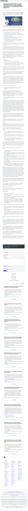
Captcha (5, 268)
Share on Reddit (14, 279)
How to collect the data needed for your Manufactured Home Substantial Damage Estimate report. (13, 388)
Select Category (6, 255)
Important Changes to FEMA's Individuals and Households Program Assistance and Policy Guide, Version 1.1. (12, 320)
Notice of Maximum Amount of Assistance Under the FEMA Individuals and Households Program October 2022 (13, 441)
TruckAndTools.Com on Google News (14, 280)
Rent (14, 314)
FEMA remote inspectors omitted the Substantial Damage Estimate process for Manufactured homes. (13, 405)
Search (14, 283)
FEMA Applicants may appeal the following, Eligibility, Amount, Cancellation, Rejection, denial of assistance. (13, 338)
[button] (27, 1)
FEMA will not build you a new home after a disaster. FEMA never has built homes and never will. (12, 353)
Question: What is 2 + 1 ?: (7, 266)
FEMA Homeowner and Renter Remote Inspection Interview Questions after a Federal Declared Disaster (13, 423)
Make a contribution (7, 296)
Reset (16, 283)
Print (12, 296)
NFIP (14, 296)
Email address (5, 252)
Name (4, 249)
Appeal (15, 347)
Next (14, 457)
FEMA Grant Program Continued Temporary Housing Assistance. (12, 304)
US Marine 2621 (15, 492)
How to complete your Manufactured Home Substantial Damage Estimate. (13, 372)
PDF (12, 415)
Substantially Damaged (17, 363)
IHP (14, 451)
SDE (14, 397)
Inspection (15, 433)
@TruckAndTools (12, 491)
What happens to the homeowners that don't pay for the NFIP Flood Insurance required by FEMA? (13, 287)
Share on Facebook (13, 273)
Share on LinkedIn (13, 276)
